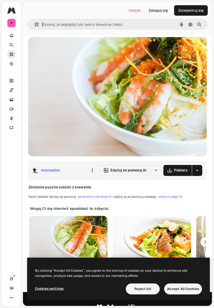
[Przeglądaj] (11, 64)
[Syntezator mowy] (11, 118)
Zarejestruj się (191, 10)
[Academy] (11, 288)
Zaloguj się (158, 10)
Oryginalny (64, 46)
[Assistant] (11, 127)
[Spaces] (11, 90)
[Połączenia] (11, 279)
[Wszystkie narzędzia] (11, 80)
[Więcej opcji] (92, 170)
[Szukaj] (11, 45)
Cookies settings (49, 288)
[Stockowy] (11, 54)
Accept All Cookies (183, 289)
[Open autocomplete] (34, 24)
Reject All (142, 289)
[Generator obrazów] (11, 99)
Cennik (135, 10)
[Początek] (11, 35)
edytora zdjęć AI (170, 197)
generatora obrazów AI (95, 197)
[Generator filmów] (11, 109)
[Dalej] (205, 242)
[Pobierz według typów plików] (197, 170)
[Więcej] (11, 297)
